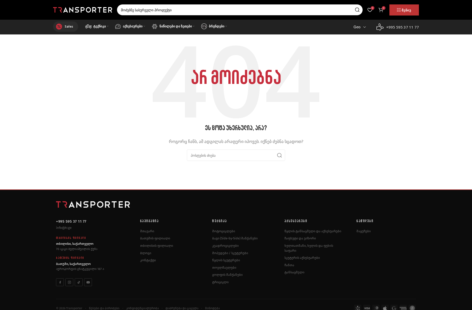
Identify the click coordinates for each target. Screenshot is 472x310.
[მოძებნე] (357, 9)
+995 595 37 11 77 (71, 221)
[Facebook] (60, 282)
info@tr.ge (64, 228)
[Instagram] (69, 282)
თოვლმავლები (224, 267)
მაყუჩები (363, 231)
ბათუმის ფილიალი (155, 238)
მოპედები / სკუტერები (230, 253)
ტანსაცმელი (294, 272)
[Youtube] (88, 282)
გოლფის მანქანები (227, 275)
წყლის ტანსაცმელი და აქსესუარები (312, 231)
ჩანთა (289, 265)
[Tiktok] (79, 282)
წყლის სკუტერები (226, 260)
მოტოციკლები (223, 231)
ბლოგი (145, 253)
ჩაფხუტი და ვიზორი (300, 238)
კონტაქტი (148, 260)
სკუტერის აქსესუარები (302, 258)
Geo (357, 27)
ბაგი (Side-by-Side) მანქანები (235, 238)
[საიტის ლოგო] (82, 9)
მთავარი (147, 231)
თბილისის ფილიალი (156, 246)
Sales (69, 26)
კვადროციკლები (225, 246)
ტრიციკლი (220, 282)
